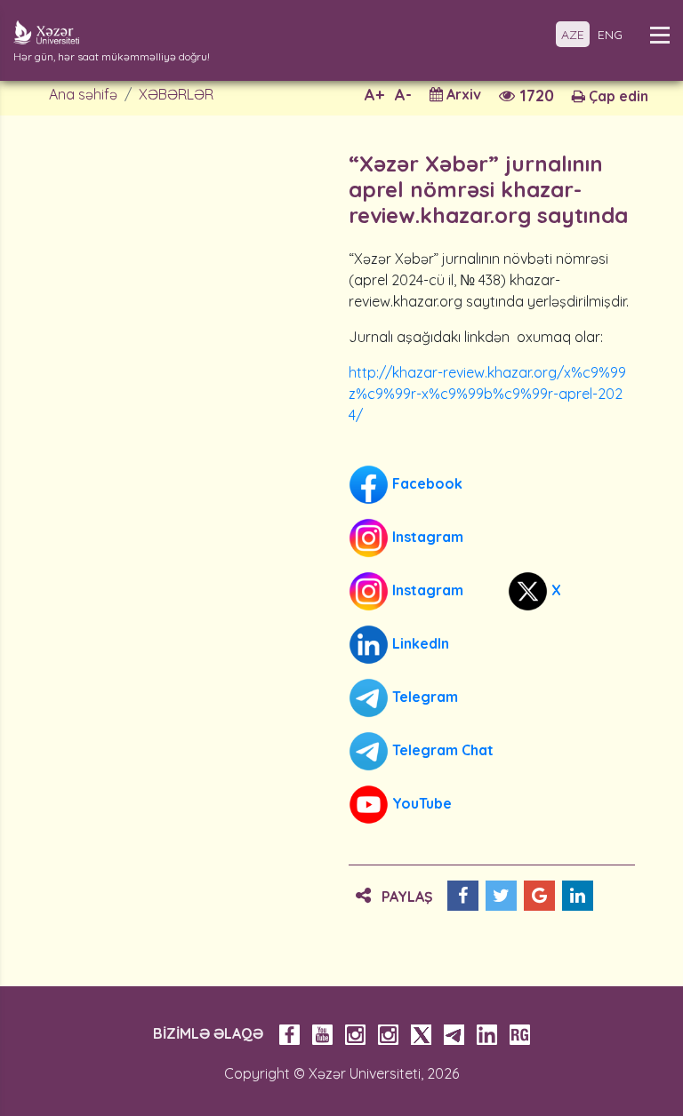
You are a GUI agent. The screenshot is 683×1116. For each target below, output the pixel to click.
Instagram (426, 537)
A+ (374, 94)
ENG (610, 35)
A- (403, 94)
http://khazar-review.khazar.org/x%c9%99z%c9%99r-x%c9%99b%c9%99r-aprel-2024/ (487, 393)
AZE (572, 35)
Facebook (425, 483)
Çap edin (616, 96)
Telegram (423, 696)
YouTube (420, 803)
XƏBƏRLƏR (176, 94)
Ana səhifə (83, 94)
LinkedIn (419, 643)
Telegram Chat (441, 750)
